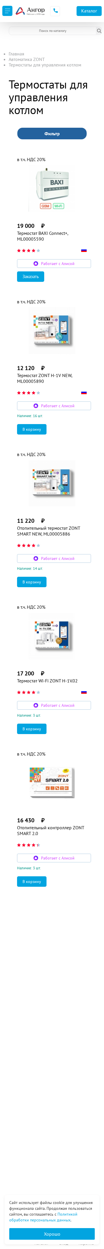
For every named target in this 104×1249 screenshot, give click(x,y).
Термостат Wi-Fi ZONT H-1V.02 (47, 681)
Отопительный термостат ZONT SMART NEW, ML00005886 (48, 531)
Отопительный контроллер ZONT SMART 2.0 (50, 830)
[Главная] (30, 11)
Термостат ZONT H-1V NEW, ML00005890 (44, 378)
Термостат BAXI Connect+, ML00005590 (42, 236)
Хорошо (52, 1234)
